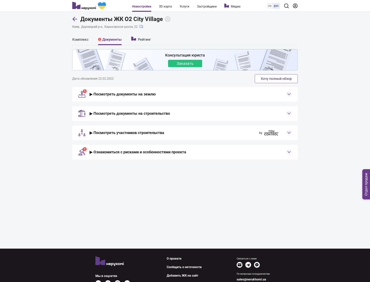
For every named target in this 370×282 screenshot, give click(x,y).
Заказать (185, 63)
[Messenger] (257, 265)
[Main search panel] (286, 5)
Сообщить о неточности (184, 267)
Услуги (184, 6)
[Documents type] (289, 94)
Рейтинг (144, 39)
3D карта (165, 6)
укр (270, 5)
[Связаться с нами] (239, 265)
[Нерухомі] (89, 6)
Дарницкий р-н (91, 27)
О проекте (174, 258)
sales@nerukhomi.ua (251, 279)
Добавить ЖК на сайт (182, 275)
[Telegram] (248, 265)
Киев (75, 27)
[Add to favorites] (168, 19)
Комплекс (80, 39)
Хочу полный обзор (276, 79)
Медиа (235, 6)
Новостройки (141, 6)
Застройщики (207, 6)
